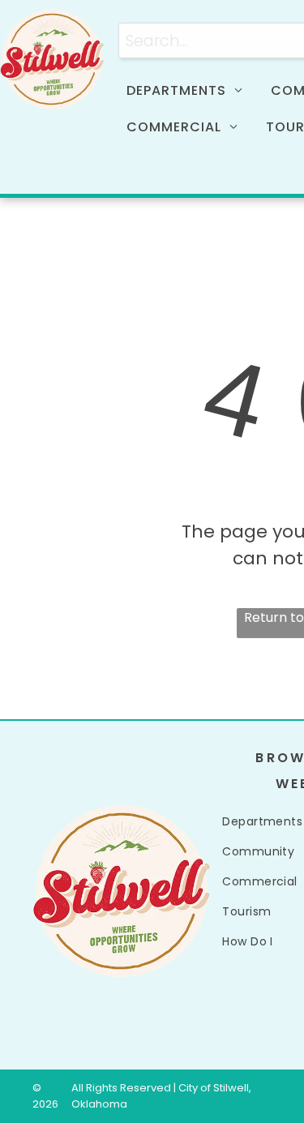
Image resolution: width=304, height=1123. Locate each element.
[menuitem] (190, 91)
